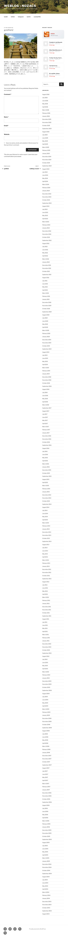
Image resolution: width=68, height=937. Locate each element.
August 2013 (45, 544)
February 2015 (46, 488)
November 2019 (46, 342)
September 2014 (46, 504)
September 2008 (47, 727)
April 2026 (45, 107)
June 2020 (45, 321)
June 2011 (45, 625)
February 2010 (46, 675)
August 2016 (45, 448)
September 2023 (46, 203)
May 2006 (45, 814)
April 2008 (45, 743)
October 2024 (46, 162)
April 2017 (45, 423)
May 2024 (45, 178)
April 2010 (45, 668)
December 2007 (46, 755)
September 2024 (46, 166)
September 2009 (47, 690)
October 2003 (46, 907)
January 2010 (46, 678)
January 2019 (46, 373)
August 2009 (46, 693)
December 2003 (46, 901)
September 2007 (47, 765)
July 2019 (44, 355)
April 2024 (45, 181)
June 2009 (45, 699)
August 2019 (45, 352)
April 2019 (45, 364)
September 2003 (47, 911)
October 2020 (46, 308)
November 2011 (46, 609)
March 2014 (45, 522)
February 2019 (46, 370)
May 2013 (45, 554)
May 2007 (45, 777)
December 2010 (46, 644)
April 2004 (45, 889)
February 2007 (46, 786)
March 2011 (45, 634)
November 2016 (46, 439)
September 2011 (46, 616)
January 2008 (46, 752)
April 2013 (45, 557)
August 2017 (45, 411)
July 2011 (44, 622)
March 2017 (45, 426)
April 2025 (45, 144)
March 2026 (45, 110)
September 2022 (46, 240)
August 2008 (46, 730)
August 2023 (45, 206)
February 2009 (46, 712)
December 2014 (46, 495)
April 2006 (45, 817)
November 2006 (46, 796)
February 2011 (46, 637)
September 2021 (46, 274)
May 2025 (45, 141)
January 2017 (46, 433)
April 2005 (45, 855)
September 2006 (47, 802)
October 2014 (46, 501)
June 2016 (45, 454)
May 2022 (45, 252)
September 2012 (46, 578)
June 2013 (45, 550)
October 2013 (46, 538)
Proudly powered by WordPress (37, 929)
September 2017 (46, 408)
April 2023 (45, 218)
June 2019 (45, 358)
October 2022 (46, 237)
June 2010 (45, 662)
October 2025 (46, 125)
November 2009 (46, 684)
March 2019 (45, 367)
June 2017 (45, 417)
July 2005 (45, 845)
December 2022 (46, 231)
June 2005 (45, 848)
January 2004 (46, 898)
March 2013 (45, 560)
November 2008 (46, 721)
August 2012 (45, 581)
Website (6, 134)
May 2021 (45, 287)
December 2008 (46, 718)
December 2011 (46, 606)
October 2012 (46, 575)
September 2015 (46, 476)
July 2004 (45, 879)
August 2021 (45, 277)
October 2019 (46, 346)
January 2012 (46, 603)
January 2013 (46, 566)
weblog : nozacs (20, 6)
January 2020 (46, 336)
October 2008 (46, 724)
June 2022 (45, 249)
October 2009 (46, 687)
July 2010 (45, 659)
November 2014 (46, 498)
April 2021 (45, 290)
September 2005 (47, 839)
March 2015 (45, 485)
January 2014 (46, 529)
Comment (7, 94)
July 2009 (45, 696)
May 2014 (45, 516)
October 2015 (46, 473)
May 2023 (45, 215)
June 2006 (45, 811)
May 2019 (45, 361)
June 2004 (45, 883)
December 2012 (46, 569)
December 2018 (46, 377)
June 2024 (45, 175)
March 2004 (45, 892)
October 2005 (46, 836)
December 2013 (46, 532)
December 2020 (46, 302)
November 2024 (46, 159)
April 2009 (45, 706)
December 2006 (46, 793)
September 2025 (46, 128)
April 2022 (45, 256)
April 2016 (45, 460)
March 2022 (45, 259)
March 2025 (45, 147)
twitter (13, 16)
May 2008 (45, 740)
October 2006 (46, 799)
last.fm (29, 16)
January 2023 (46, 228)
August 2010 (45, 656)
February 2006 (46, 824)
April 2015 (45, 482)
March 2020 (45, 330)
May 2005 (45, 851)
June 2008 (45, 737)
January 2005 (46, 861)
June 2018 (45, 395)
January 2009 (46, 715)
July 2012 (44, 585)
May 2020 (45, 324)
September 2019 (46, 349)
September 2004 (47, 873)
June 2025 (45, 138)
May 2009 (45, 703)
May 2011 (45, 628)
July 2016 (44, 451)
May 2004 (45, 886)
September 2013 (46, 541)
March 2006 (45, 821)
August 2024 (45, 169)
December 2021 (46, 265)
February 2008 (46, 749)
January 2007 (46, 789)
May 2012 (45, 591)
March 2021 (45, 293)
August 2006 (46, 805)
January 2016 (46, 467)
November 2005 (46, 833)
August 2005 (46, 842)
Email (6, 125)
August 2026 (45, 94)
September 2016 (46, 445)
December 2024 (46, 156)
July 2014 (44, 510)
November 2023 (46, 197)
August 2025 (45, 131)
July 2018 (44, 392)
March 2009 (45, 709)
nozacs (53, 33)
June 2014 (45, 513)
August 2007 (45, 768)
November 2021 (46, 268)
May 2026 (45, 103)
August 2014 (45, 507)
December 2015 (46, 470)
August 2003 (46, 914)
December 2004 (46, 864)
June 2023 (45, 212)
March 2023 (45, 221)
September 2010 (46, 653)
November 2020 (46, 305)
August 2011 (45, 619)
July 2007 (45, 771)
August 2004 (46, 876)
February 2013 (46, 563)
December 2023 (46, 194)
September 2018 (46, 386)
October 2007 (46, 762)
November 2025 (46, 122)
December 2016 (46, 436)
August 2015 (45, 479)
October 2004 (46, 870)
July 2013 (44, 547)
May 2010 (45, 665)
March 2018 (45, 405)
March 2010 (45, 672)
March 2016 (45, 464)
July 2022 (44, 246)
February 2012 (46, 600)
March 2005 (45, 858)
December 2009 (46, 681)
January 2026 (46, 116)
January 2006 (46, 827)
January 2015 (46, 491)
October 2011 (46, 612)
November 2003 (46, 904)
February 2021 (46, 296)
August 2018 (45, 389)
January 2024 (46, 190)
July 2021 (44, 280)
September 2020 (47, 311)
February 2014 (46, 526)
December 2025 (46, 119)
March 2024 (45, 184)
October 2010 (46, 650)
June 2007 (45, 774)
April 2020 (45, 327)
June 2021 (45, 283)
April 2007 (45, 780)
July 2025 (45, 134)
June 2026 (45, 100)
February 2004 (46, 895)
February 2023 (46, 225)
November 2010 (46, 647)
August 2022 (45, 243)
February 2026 (46, 113)
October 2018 (46, 383)
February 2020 (46, 333)
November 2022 (46, 234)
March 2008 (45, 746)
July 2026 (45, 97)
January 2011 (45, 640)
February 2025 (46, 150)
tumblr (6, 16)
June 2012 (45, 588)
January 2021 (46, 299)
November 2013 (46, 535)
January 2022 (46, 262)
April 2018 (45, 401)
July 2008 (45, 734)
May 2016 (45, 457)
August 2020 (45, 315)
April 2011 (45, 631)
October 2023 (46, 200)
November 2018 (46, 380)
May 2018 (45, 398)
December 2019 (46, 339)
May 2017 (45, 420)
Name (6, 117)
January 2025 (46, 153)
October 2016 (46, 442)
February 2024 (46, 187)
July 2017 (44, 414)
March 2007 (45, 783)
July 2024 (45, 172)
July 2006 (45, 808)
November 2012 (46, 572)
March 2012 (45, 597)
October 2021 (46, 271)
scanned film (37, 16)
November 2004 (46, 867)
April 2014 (45, 519)
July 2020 (45, 318)
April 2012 (45, 594)
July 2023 (45, 209)
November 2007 (46, 758)
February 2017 (46, 429)
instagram (21, 16)
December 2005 (46, 830)
